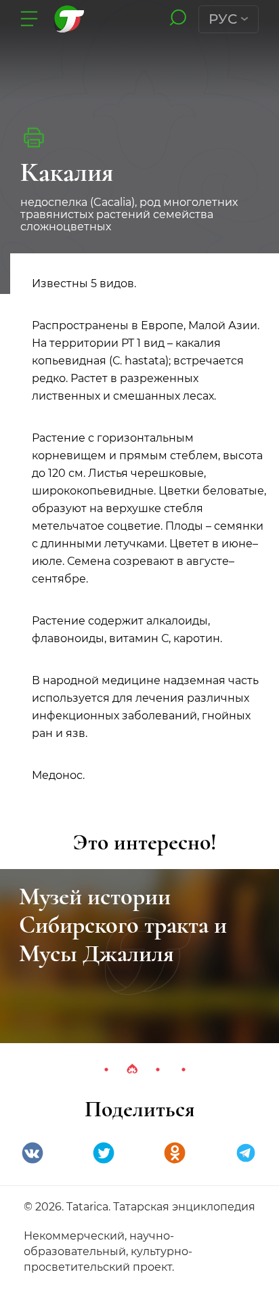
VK (32, 1153)
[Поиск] (178, 18)
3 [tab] (157, 1069)
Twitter (103, 1153)
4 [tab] (183, 1069)
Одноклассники (175, 1153)
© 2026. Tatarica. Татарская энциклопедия (139, 1206)
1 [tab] (106, 1069)
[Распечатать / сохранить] (34, 137)
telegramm (246, 1153)
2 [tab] (132, 1069)
